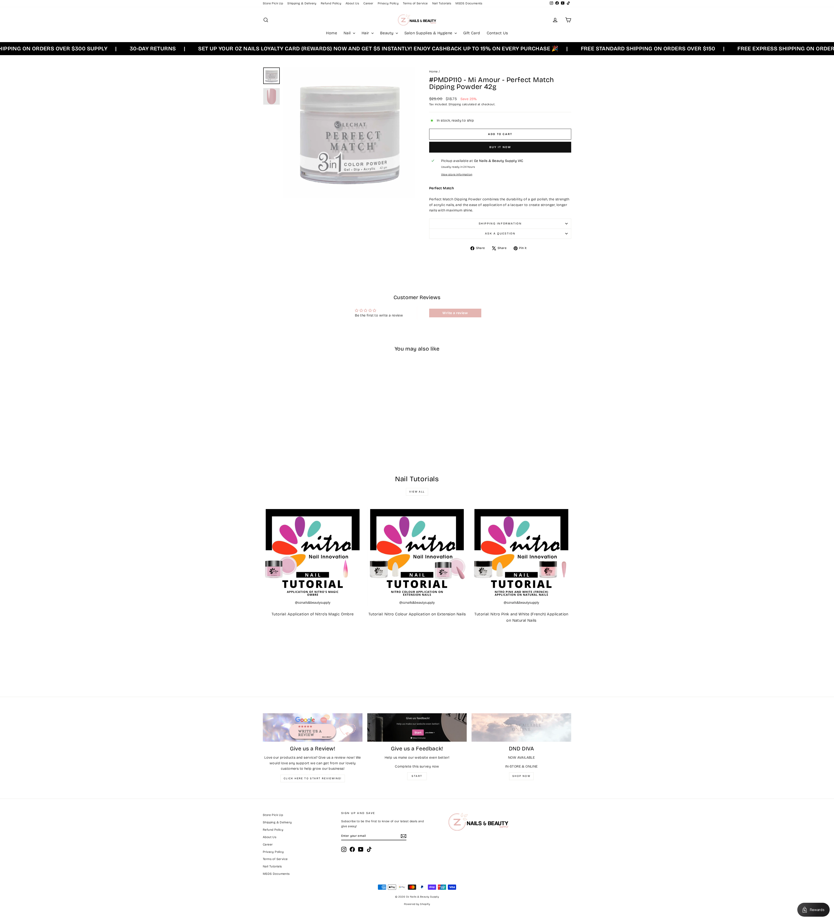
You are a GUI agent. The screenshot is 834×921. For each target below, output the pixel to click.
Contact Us (497, 33)
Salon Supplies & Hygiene (428, 33)
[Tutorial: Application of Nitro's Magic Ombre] (312, 556)
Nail (348, 33)
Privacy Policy (388, 3)
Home (331, 33)
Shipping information (500, 223)
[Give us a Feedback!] (417, 727)
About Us (352, 3)
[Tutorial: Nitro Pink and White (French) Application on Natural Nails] (521, 556)
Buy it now (500, 147)
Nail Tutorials (441, 3)
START (417, 776)
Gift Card (471, 33)
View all (417, 491)
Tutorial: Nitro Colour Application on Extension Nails (417, 614)
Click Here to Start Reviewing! (313, 778)
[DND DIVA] (521, 727)
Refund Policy (331, 3)
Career (368, 3)
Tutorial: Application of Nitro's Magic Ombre (312, 614)
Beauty (387, 33)
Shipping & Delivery (301, 3)
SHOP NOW (521, 776)
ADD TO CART (299, 431)
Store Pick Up (273, 3)
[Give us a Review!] (312, 727)
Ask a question (500, 233)
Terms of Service (415, 3)
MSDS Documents (468, 3)
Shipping (454, 104)
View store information (456, 174)
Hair (366, 33)
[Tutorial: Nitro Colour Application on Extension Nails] (417, 556)
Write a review (455, 313)
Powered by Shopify (417, 904)
